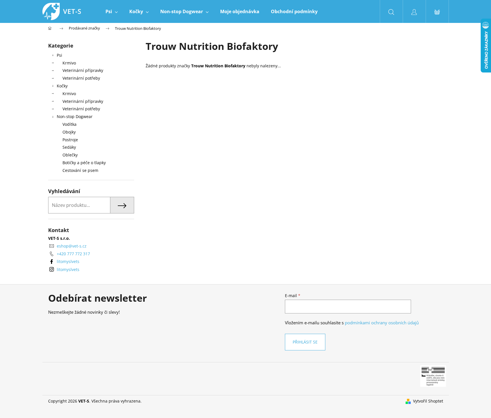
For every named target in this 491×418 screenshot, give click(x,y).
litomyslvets (68, 261)
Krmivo (69, 63)
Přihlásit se (305, 342)
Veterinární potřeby (81, 78)
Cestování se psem (80, 170)
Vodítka (69, 124)
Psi (59, 55)
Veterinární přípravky (82, 70)
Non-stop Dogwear (75, 116)
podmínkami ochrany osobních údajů (382, 323)
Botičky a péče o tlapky (84, 162)
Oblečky (70, 155)
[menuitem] (112, 11)
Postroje (70, 139)
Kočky (62, 86)
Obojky (69, 132)
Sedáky (69, 147)
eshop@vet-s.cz (72, 246)
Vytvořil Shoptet (428, 401)
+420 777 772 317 (73, 253)
